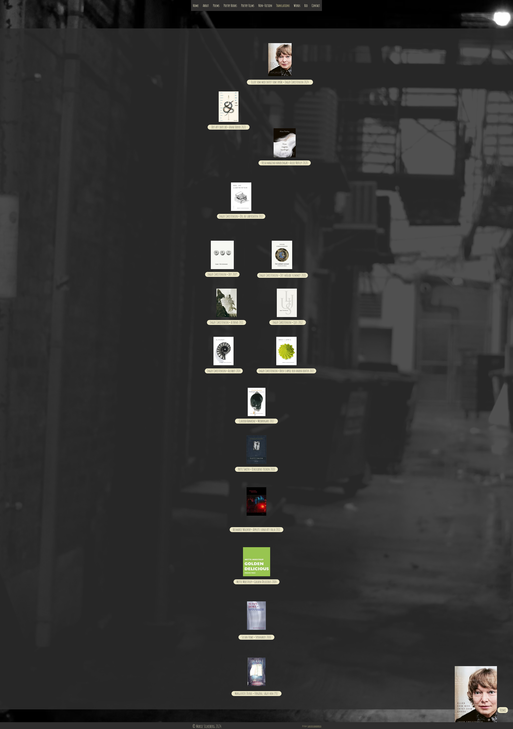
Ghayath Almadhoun (314, 726)
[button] (256, 693)
